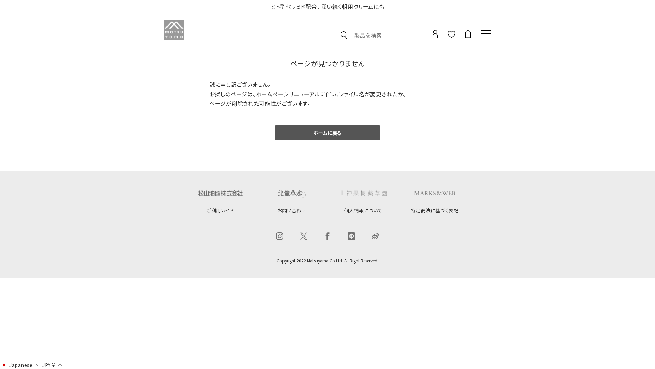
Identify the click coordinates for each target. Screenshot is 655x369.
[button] (20, 364)
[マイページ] (435, 35)
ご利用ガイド (220, 210)
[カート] (468, 35)
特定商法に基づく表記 (435, 210)
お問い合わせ (291, 210)
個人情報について (363, 210)
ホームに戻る (327, 132)
